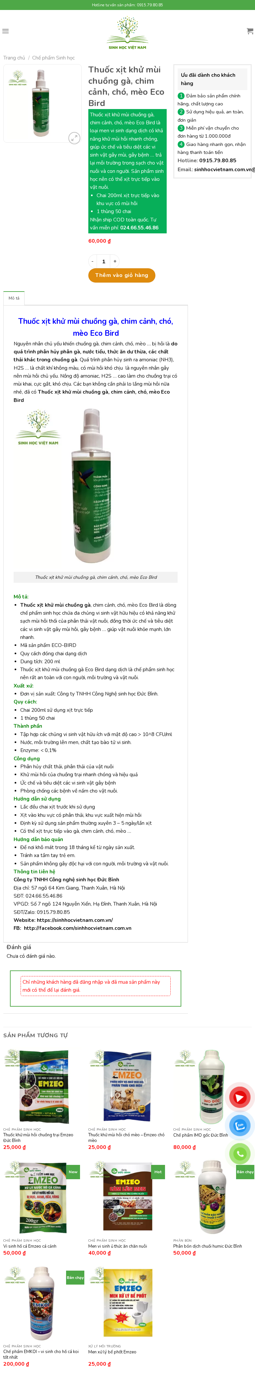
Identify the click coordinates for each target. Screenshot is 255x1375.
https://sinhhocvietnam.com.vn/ (75, 920)
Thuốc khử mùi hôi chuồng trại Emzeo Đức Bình (38, 1138)
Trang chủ (14, 58)
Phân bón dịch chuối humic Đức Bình (207, 1246)
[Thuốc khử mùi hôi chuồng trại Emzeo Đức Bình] (42, 1086)
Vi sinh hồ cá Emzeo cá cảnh (29, 1246)
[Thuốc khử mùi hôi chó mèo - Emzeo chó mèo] (127, 1086)
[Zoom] (74, 138)
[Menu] (5, 31)
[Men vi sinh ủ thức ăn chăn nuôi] (127, 1197)
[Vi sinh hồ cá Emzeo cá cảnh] (42, 1197)
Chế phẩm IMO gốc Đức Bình (200, 1135)
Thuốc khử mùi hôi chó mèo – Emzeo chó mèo (126, 1138)
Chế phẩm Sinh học (53, 58)
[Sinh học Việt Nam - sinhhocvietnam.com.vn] (127, 32)
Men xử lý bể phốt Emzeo (112, 1352)
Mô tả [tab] (14, 298)
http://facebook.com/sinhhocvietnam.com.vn (77, 928)
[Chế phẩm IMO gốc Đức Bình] (212, 1086)
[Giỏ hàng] (250, 31)
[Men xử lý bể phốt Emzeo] (127, 1303)
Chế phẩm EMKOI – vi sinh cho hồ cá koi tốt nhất (41, 1354)
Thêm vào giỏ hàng (121, 275)
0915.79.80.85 (217, 160)
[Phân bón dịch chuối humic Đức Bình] (212, 1197)
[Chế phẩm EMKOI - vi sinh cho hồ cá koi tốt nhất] (42, 1303)
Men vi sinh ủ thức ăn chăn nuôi (117, 1246)
